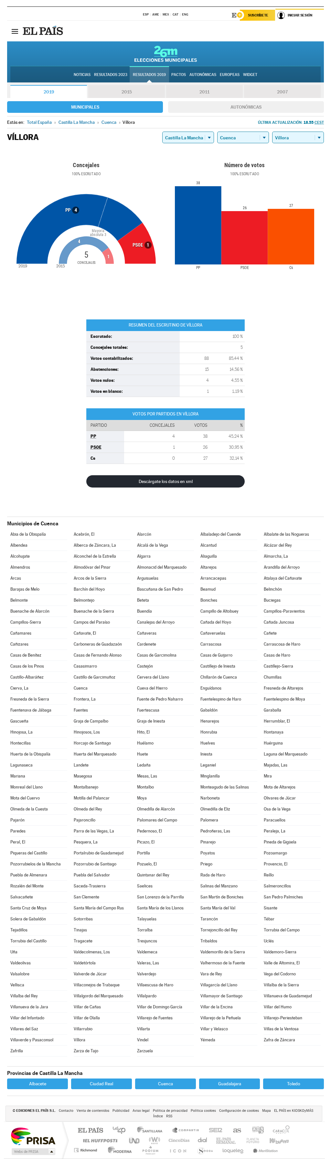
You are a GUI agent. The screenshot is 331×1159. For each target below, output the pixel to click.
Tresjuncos (147, 941)
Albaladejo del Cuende (220, 534)
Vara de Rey (211, 973)
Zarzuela (145, 1050)
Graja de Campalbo (91, 721)
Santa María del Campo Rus (99, 908)
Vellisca (17, 984)
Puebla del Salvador (92, 875)
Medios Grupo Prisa (33, 1151)
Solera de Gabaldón (28, 919)
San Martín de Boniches (221, 897)
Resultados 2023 (110, 74)
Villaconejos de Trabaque (97, 984)
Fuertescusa (148, 710)
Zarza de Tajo (86, 1050)
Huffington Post (98, 1140)
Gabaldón (209, 710)
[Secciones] (15, 31)
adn (255, 1131)
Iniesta (206, 754)
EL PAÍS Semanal (226, 1140)
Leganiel (208, 765)
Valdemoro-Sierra (280, 952)
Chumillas (273, 677)
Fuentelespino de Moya (284, 699)
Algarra (144, 556)
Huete (142, 754)
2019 (49, 91)
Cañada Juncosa (279, 622)
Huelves (207, 743)
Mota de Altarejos (279, 787)
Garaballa (272, 710)
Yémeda (207, 1039)
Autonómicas (246, 107)
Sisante (270, 908)
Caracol (279, 1131)
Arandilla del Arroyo (282, 567)
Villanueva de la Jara (29, 1006)
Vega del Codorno (280, 973)
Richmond (86, 1150)
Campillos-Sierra (25, 622)
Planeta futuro (250, 1140)
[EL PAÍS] (44, 31)
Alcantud (208, 545)
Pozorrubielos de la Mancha (35, 864)
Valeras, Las (148, 962)
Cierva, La (19, 688)
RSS (169, 1116)
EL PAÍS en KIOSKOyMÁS (293, 1111)
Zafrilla (16, 1050)
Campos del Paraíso (92, 622)
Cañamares (20, 633)
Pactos (178, 74)
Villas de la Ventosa (281, 1028)
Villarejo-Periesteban (283, 1017)
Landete (81, 765)
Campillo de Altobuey (219, 611)
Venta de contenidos (93, 1111)
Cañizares (19, 644)
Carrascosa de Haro (282, 644)
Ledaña (144, 765)
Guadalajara (229, 1083)
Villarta (143, 1028)
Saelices (145, 886)
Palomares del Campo (157, 820)
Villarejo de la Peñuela (220, 1017)
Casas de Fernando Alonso (98, 655)
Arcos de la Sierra (90, 578)
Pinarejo (208, 842)
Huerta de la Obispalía (30, 754)
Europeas (230, 74)
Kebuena (273, 1140)
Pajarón (17, 820)
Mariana (17, 776)
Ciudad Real (101, 1083)
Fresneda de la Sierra (29, 699)
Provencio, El (275, 864)
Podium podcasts (150, 1150)
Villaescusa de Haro (155, 984)
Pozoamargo (275, 853)
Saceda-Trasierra (90, 886)
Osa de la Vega (277, 809)
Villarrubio (83, 1028)
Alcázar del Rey (278, 545)
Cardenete (146, 644)
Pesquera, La (86, 842)
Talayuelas (146, 919)
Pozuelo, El (147, 864)
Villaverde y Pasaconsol (31, 1039)
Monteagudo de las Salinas (224, 787)
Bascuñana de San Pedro (160, 589)
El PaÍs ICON (178, 1150)
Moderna (118, 1150)
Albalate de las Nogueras (286, 534)
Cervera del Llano (153, 677)
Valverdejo (146, 973)
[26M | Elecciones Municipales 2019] (165, 53)
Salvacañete (21, 897)
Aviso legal (141, 1111)
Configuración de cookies (239, 1111)
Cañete (270, 633)
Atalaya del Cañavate (283, 578)
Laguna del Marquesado (285, 754)
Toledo (293, 1083)
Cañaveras (146, 633)
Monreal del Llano (26, 787)
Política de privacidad (170, 1111)
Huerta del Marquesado (95, 754)
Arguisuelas (147, 578)
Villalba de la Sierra (281, 984)
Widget (250, 74)
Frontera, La (85, 699)
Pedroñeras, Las (215, 831)
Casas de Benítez (25, 655)
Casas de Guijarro (216, 655)
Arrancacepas (213, 578)
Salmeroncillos (277, 886)
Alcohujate (20, 556)
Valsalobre (19, 973)
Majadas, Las (275, 765)
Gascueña (19, 721)
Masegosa (83, 776)
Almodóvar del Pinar (92, 567)
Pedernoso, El (149, 831)
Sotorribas (83, 919)
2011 (204, 91)
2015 (127, 91)
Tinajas (80, 930)
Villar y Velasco (214, 1028)
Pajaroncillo (84, 820)
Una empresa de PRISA (33, 1136)
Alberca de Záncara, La (95, 545)
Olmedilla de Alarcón (156, 809)
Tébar (269, 919)
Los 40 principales (121, 1131)
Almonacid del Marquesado (162, 567)
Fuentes (81, 710)
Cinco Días (178, 1140)
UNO (134, 1140)
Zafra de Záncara (279, 1039)
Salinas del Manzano (219, 886)
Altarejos (208, 567)
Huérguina (273, 743)
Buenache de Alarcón (29, 611)
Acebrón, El (84, 534)
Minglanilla (210, 776)
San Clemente (86, 897)
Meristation (264, 1150)
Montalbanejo (86, 787)
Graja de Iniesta (151, 721)
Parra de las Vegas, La (94, 831)
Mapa (266, 1111)
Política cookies (203, 1111)
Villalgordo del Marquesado (98, 995)
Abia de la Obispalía (28, 534)
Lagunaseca (21, 765)
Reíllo (269, 875)
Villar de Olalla (87, 1017)
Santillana (151, 1131)
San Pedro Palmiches (283, 897)
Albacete (37, 1083)
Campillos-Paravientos (284, 611)
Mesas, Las (147, 776)
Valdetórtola (85, 962)
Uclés (269, 941)
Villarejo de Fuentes (155, 1017)
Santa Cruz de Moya (28, 908)
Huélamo (145, 743)
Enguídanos (210, 688)
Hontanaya (273, 732)
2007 (282, 91)
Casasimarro (85, 666)
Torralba (145, 930)
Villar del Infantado (27, 1017)
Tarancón (209, 919)
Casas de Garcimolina (156, 655)
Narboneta (210, 798)
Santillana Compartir (186, 1131)
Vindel (142, 1039)
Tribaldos (208, 941)
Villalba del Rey (24, 995)
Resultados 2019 (149, 74)
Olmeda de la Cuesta (29, 809)
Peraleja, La (274, 831)
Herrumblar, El (277, 721)
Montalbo (145, 787)
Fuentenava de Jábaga (30, 710)
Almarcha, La (276, 556)
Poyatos (207, 853)
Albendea (18, 545)
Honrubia (208, 732)
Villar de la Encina (216, 1006)
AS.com (234, 1131)
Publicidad (120, 1111)
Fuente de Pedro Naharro (160, 699)
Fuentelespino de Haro (220, 699)
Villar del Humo (278, 1006)
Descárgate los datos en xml (166, 481)
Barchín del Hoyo (89, 589)
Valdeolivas (20, 962)
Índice (158, 1116)
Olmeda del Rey (88, 809)
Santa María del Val (217, 908)
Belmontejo (84, 600)
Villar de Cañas (87, 1006)
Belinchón (273, 589)
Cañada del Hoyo (215, 622)
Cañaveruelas (212, 633)
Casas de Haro (277, 655)
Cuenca (81, 688)
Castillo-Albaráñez (27, 677)
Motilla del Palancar (92, 798)
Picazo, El (146, 842)
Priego (206, 864)
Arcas (15, 578)
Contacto (66, 1111)
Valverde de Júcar (90, 973)
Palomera (209, 820)
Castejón (145, 666)
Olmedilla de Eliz (215, 809)
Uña (13, 952)
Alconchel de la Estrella (95, 556)
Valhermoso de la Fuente (222, 962)
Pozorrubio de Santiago (95, 864)
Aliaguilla (208, 556)
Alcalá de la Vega (152, 545)
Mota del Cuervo (25, 798)
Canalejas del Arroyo (156, 622)
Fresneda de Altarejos (283, 688)
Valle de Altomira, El (282, 962)
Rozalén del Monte (27, 886)
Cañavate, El (85, 633)
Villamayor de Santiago (221, 995)
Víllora (79, 1039)
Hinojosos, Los (87, 732)
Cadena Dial (203, 1140)
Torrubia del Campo (282, 930)
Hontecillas (20, 743)
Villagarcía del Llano (218, 984)
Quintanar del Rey (153, 875)
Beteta (143, 600)
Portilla (143, 853)
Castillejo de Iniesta (217, 666)
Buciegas (272, 600)
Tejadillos (18, 930)
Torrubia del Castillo (28, 941)
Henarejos (209, 721)
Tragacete (83, 941)
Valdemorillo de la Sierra (222, 952)
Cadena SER (213, 1131)
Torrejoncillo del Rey (219, 930)
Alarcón (144, 534)
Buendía (144, 611)
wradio (153, 1140)
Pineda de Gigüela (280, 842)
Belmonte (19, 600)
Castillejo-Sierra (278, 666)
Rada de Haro (212, 875)
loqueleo (233, 1150)
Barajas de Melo (24, 589)
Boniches (208, 600)
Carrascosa (210, 644)
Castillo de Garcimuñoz (94, 677)
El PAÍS (90, 1131)
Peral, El (17, 842)
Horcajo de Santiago (92, 743)
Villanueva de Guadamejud (288, 995)
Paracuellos (274, 820)
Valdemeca (147, 952)
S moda (205, 1150)
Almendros (20, 567)
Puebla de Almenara (28, 875)
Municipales (85, 107)
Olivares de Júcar (280, 798)
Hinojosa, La (21, 732)
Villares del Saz (24, 1028)
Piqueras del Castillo (28, 853)
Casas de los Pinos (27, 666)
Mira (268, 776)
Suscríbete (258, 15)
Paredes (18, 831)
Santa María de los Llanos (160, 908)
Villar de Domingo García (159, 1006)
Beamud (208, 589)
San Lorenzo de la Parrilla (160, 897)
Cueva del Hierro (152, 688)
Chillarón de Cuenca (218, 677)
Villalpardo (146, 995)
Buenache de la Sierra (94, 611)
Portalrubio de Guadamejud (98, 853)
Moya (142, 798)
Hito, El (143, 732)
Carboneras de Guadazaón (98, 644)
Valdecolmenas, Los (92, 952)
